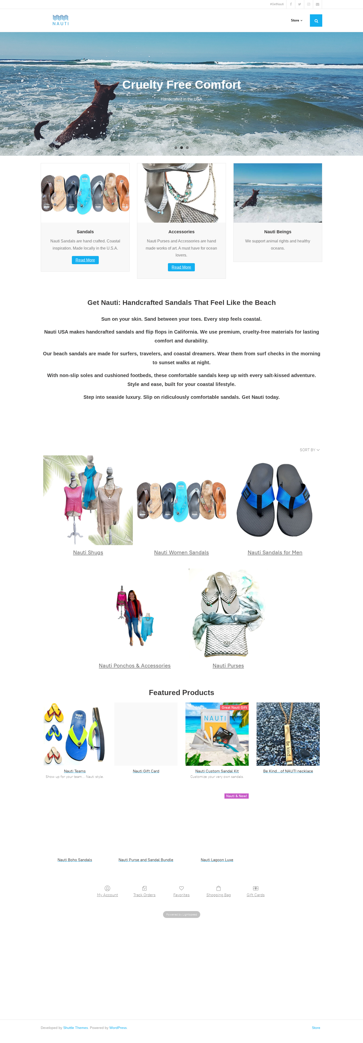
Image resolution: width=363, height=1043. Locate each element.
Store (316, 1028)
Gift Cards (256, 895)
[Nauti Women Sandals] (181, 500)
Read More (85, 260)
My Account (107, 895)
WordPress (118, 1028)
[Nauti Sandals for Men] (275, 500)
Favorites (181, 895)
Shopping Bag (218, 895)
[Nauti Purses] (228, 613)
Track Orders (144, 895)
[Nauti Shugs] (88, 500)
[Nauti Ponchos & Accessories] (135, 613)
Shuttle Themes (75, 1028)
